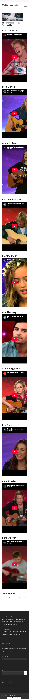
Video (10, 27)
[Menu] (24, 5)
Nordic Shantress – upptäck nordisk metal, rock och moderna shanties (14, 648)
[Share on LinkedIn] (14, 598)
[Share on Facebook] (4, 598)
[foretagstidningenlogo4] (12, 5)
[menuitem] (20, 5)
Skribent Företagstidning (18, 27)
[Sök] (20, 5)
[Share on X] (9, 598)
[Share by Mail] (24, 598)
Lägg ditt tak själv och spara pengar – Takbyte (10, 651)
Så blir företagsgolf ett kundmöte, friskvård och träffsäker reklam (13, 645)
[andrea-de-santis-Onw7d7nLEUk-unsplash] (12, 17)
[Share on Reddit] (19, 598)
